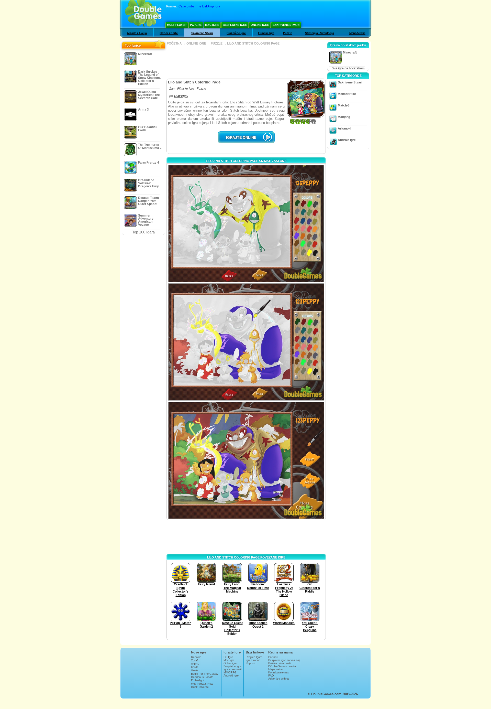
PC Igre (196, 24)
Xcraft (194, 660)
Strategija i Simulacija (319, 33)
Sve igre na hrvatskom (348, 68)
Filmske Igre (266, 33)
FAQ (271, 675)
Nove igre (198, 652)
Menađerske (357, 33)
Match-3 (344, 105)
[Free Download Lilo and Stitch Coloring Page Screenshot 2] (246, 341)
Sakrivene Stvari (286, 24)
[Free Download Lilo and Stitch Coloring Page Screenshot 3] (246, 460)
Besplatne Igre (235, 24)
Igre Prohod (253, 660)
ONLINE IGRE (196, 43)
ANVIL (195, 663)
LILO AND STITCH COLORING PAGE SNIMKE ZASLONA (246, 161)
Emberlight (197, 680)
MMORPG (230, 672)
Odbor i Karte (169, 33)
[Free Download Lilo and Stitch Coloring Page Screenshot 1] (246, 223)
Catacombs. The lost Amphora (199, 6)
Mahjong (344, 117)
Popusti (250, 663)
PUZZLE (216, 43)
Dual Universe (200, 687)
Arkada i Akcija (137, 33)
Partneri (273, 657)
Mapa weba (275, 669)
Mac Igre (212, 24)
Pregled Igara (254, 657)
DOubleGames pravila (282, 666)
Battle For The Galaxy (204, 673)
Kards (194, 667)
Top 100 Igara (143, 232)
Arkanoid (344, 128)
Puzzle (287, 33)
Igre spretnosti (232, 669)
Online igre (260, 24)
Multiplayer (176, 24)
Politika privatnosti (279, 663)
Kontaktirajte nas (278, 672)
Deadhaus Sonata (202, 677)
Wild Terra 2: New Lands (202, 685)
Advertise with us (278, 678)
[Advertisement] (246, 62)
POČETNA (174, 43)
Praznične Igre (236, 33)
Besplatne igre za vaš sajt (284, 660)
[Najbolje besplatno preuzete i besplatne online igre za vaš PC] (143, 14)
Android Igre (347, 140)
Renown (196, 657)
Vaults (194, 670)
